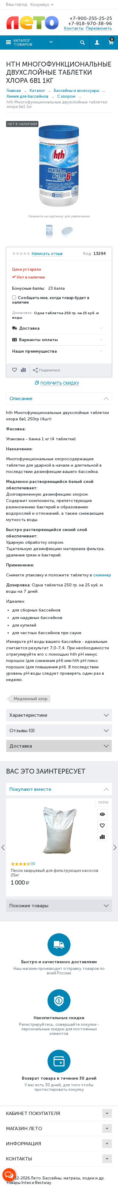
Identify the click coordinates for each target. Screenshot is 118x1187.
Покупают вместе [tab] (30, 789)
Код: (87, 254)
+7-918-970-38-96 (90, 23)
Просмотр (102, 814)
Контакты (74, 28)
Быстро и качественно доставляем (59, 961)
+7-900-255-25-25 (91, 18)
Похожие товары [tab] (28, 905)
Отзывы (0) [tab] (21, 730)
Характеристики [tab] (28, 715)
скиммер (102, 575)
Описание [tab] (20, 398)
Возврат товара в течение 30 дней (59, 1078)
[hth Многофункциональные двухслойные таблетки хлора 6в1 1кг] (59, 165)
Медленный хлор (31, 698)
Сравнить (24, 370)
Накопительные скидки (59, 1017)
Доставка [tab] (20, 746)
